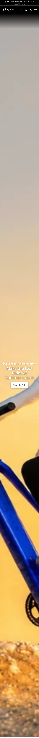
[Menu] (35, 9)
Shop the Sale (19, 385)
